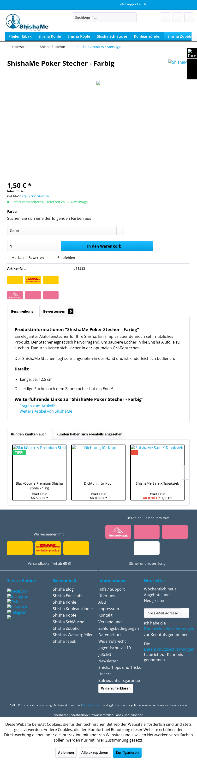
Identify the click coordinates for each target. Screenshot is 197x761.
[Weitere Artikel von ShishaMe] (179, 67)
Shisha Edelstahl (67, 595)
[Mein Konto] (177, 17)
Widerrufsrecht (112, 641)
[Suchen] (132, 17)
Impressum (108, 608)
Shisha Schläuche (68, 621)
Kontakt (105, 615)
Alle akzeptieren (94, 752)
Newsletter (108, 661)
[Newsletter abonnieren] (184, 613)
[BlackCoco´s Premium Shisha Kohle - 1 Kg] (39, 462)
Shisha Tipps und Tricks (119, 667)
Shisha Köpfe (64, 615)
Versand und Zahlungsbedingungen (118, 625)
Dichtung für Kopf (98, 483)
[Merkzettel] (165, 17)
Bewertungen (57, 311)
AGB (102, 602)
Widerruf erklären (116, 688)
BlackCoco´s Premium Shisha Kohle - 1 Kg (39, 485)
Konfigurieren (127, 752)
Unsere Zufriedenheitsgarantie (119, 677)
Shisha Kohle (64, 602)
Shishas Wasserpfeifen (73, 634)
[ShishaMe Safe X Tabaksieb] (157, 462)
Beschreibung (22, 311)
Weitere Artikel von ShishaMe (45, 411)
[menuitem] (105, 17)
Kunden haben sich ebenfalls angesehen (89, 434)
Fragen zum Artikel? (36, 406)
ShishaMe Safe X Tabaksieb (157, 483)
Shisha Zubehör (67, 628)
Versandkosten (92, 705)
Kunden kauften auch (29, 434)
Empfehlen (66, 257)
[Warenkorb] (189, 17)
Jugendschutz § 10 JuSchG (114, 651)
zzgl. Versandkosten (35, 196)
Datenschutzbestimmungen (169, 628)
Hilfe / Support (111, 589)
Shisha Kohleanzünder (73, 608)
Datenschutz (109, 634)
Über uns (106, 595)
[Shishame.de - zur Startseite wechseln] (25, 22)
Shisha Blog (63, 589)
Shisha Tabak (64, 641)
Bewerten (36, 257)
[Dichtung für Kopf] (98, 462)
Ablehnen (66, 752)
